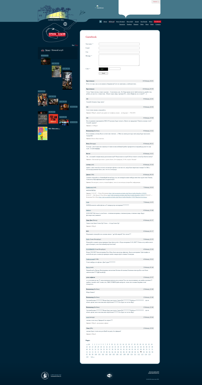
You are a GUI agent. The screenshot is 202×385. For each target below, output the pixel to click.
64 (129, 349)
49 (87, 349)
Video (142, 24)
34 (112, 347)
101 (99, 354)
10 (112, 344)
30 (101, 347)
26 (89, 347)
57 (109, 349)
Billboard (111, 21)
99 (92, 354)
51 (92, 349)
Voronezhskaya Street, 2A (56, 376)
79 (104, 352)
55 (104, 349)
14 (123, 344)
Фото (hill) (130, 21)
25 (87, 347)
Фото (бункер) (120, 21)
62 (124, 349)
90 (135, 352)
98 (89, 354)
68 (141, 349)
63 (126, 349)
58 (112, 349)
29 (98, 347)
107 (121, 354)
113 (142, 354)
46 (146, 347)
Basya (88, 267)
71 (149, 349)
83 (115, 352)
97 (87, 354)
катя (87, 317)
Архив (137, 21)
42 (135, 347)
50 (89, 349)
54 (101, 349)
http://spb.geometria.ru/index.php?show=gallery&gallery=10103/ (127, 193)
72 (152, 349)
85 (121, 352)
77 (98, 352)
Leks (87, 202)
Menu (150, 21)
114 (146, 354)
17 (132, 344)
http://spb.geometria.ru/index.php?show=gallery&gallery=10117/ (126, 195)
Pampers (136, 24)
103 (106, 354)
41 (132, 347)
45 (143, 347)
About (105, 21)
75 (92, 352)
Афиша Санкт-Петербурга (153, 373)
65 (132, 349)
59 (115, 349)
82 (112, 352)
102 (103, 354)
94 (147, 352)
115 (149, 354)
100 (96, 354)
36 (118, 347)
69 (143, 349)
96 (152, 352)
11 (115, 344)
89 (132, 352)
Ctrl (88, 344)
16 (129, 344)
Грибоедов (89, 187)
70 (146, 349)
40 (129, 347)
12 (117, 344)
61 (121, 349)
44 (141, 347)
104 (110, 354)
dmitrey (88, 210)
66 (135, 349)
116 (87, 357)
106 (117, 354)
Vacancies (122, 24)
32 (107, 347)
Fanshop (129, 24)
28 (95, 347)
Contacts (158, 24)
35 (115, 347)
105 (114, 354)
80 (107, 352)
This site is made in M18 (154, 371)
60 (118, 349)
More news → (56, 128)
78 (101, 352)
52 (95, 349)
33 (109, 347)
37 (121, 347)
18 (134, 344)
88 (129, 352)
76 (95, 352)
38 (124, 347)
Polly (87, 239)
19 (137, 344)
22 (146, 344)
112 (139, 354)
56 (107, 349)
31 (104, 347)
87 (126, 352)
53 (98, 349)
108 (124, 354)
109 (128, 354)
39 (126, 347)
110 (131, 354)
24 (151, 344)
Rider (152, 24)
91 (138, 352)
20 (140, 344)
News (147, 24)
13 (120, 344)
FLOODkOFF (90, 249)
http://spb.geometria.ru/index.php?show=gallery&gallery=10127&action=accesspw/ (123, 197)
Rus (73, 45)
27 (92, 347)
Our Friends (144, 21)
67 (138, 349)
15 (126, 344)
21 (143, 344)
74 (89, 352)
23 (149, 344)
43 (138, 347)
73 (87, 352)
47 (149, 347)
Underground (90, 259)
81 (109, 352)
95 (149, 352)
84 (118, 352)
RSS (50, 128)
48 (152, 347)
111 (135, 354)
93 (144, 352)
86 (124, 352)
